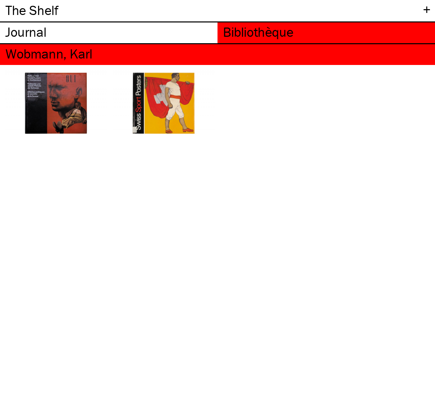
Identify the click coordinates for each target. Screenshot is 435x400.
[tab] (109, 32)
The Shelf (31, 10)
